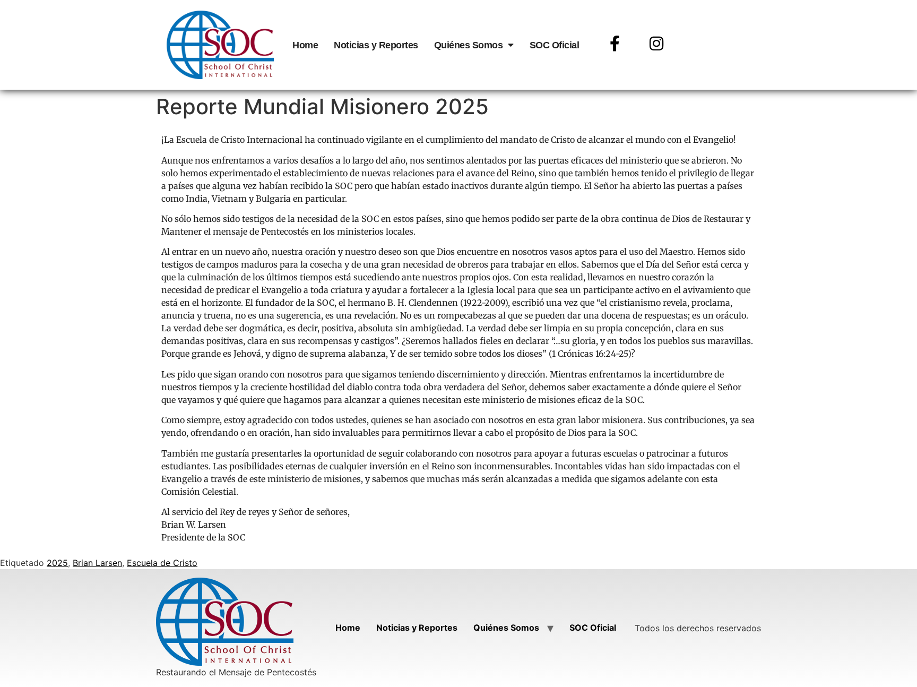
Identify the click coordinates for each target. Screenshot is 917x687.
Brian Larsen (97, 562)
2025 (57, 562)
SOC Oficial (554, 45)
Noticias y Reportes (376, 45)
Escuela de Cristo (162, 562)
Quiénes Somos (468, 45)
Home (305, 45)
